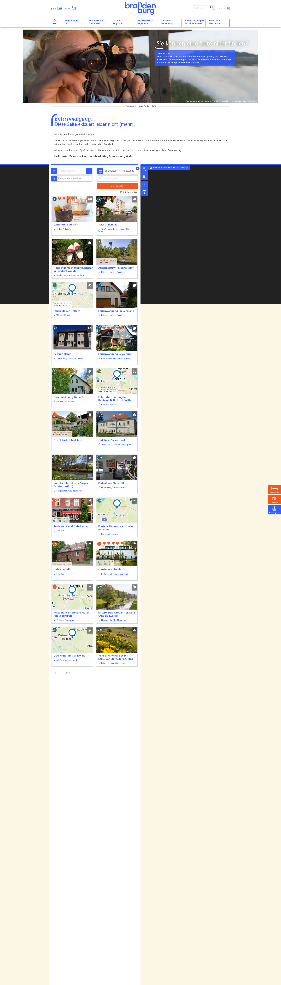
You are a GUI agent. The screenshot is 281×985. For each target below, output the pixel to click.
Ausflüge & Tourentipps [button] (167, 22)
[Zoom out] (144, 176)
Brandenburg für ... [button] (72, 22)
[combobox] (71, 171)
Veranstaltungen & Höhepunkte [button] (194, 22)
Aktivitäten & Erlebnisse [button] (96, 22)
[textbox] (69, 178)
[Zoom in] (144, 169)
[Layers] (144, 192)
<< (54, 673)
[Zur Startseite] (56, 23)
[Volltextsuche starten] (212, 7)
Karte (68, 9)
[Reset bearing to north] (144, 184)
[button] (274, 499)
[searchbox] (72, 171)
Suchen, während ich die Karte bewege (170, 168)
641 (66, 673)
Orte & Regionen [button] (118, 22)
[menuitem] (221, 8)
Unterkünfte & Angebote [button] (145, 22)
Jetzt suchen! (117, 186)
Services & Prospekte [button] (215, 22)
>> (70, 673)
